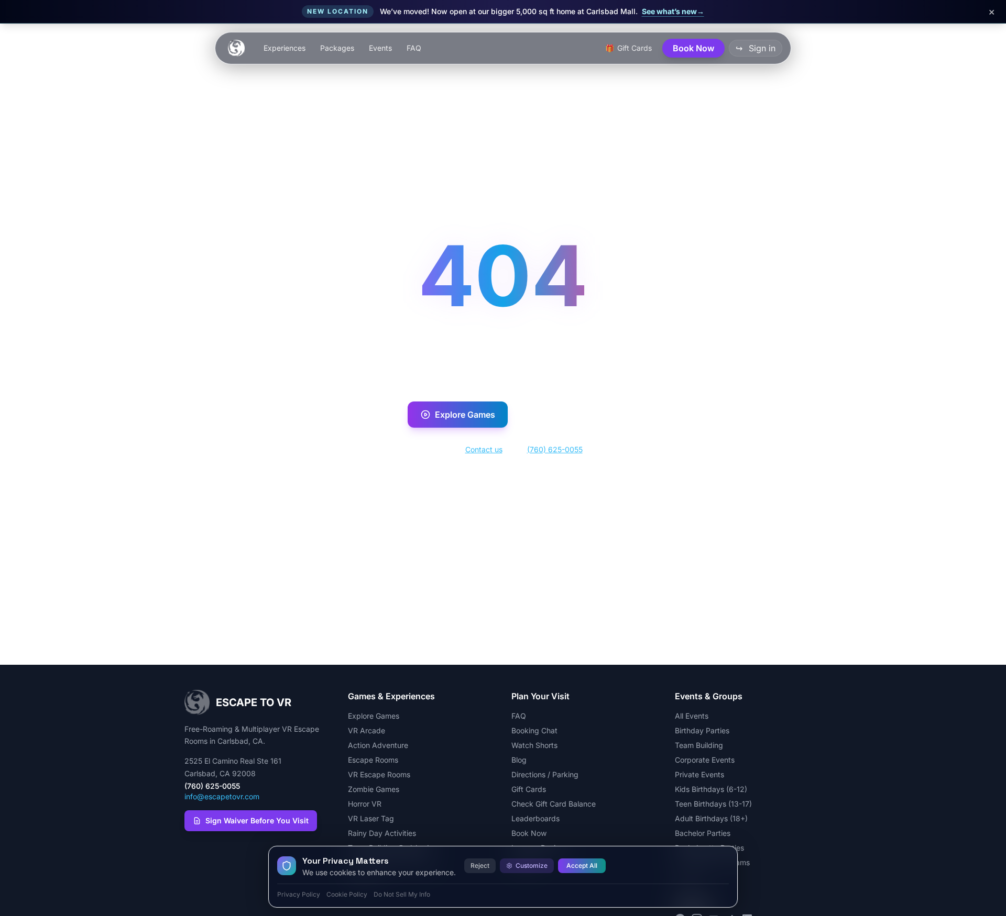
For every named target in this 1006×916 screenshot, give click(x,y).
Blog (519, 759)
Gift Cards (528, 789)
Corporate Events (705, 759)
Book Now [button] (693, 48)
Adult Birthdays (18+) (711, 818)
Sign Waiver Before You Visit (257, 820)
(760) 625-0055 (555, 449)
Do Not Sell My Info (402, 894)
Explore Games (465, 414)
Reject (480, 865)
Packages (337, 47)
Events (380, 47)
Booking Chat (534, 730)
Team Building (699, 745)
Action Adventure (378, 745)
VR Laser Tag (371, 818)
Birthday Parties (702, 730)
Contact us (483, 449)
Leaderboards (535, 818)
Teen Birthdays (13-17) (713, 803)
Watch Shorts (534, 745)
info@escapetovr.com (221, 796)
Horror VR (364, 803)
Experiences (284, 47)
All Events (691, 715)
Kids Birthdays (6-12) (711, 789)
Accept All (581, 865)
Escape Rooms (373, 759)
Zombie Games (373, 789)
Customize (532, 865)
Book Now (564, 414)
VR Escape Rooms (379, 774)
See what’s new (673, 11)
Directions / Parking (544, 774)
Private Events (699, 774)
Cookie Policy (346, 894)
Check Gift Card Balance (553, 803)
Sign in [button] (755, 48)
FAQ (414, 47)
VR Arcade (366, 730)
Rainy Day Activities (382, 833)
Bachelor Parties (702, 833)
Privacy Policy (298, 894)
